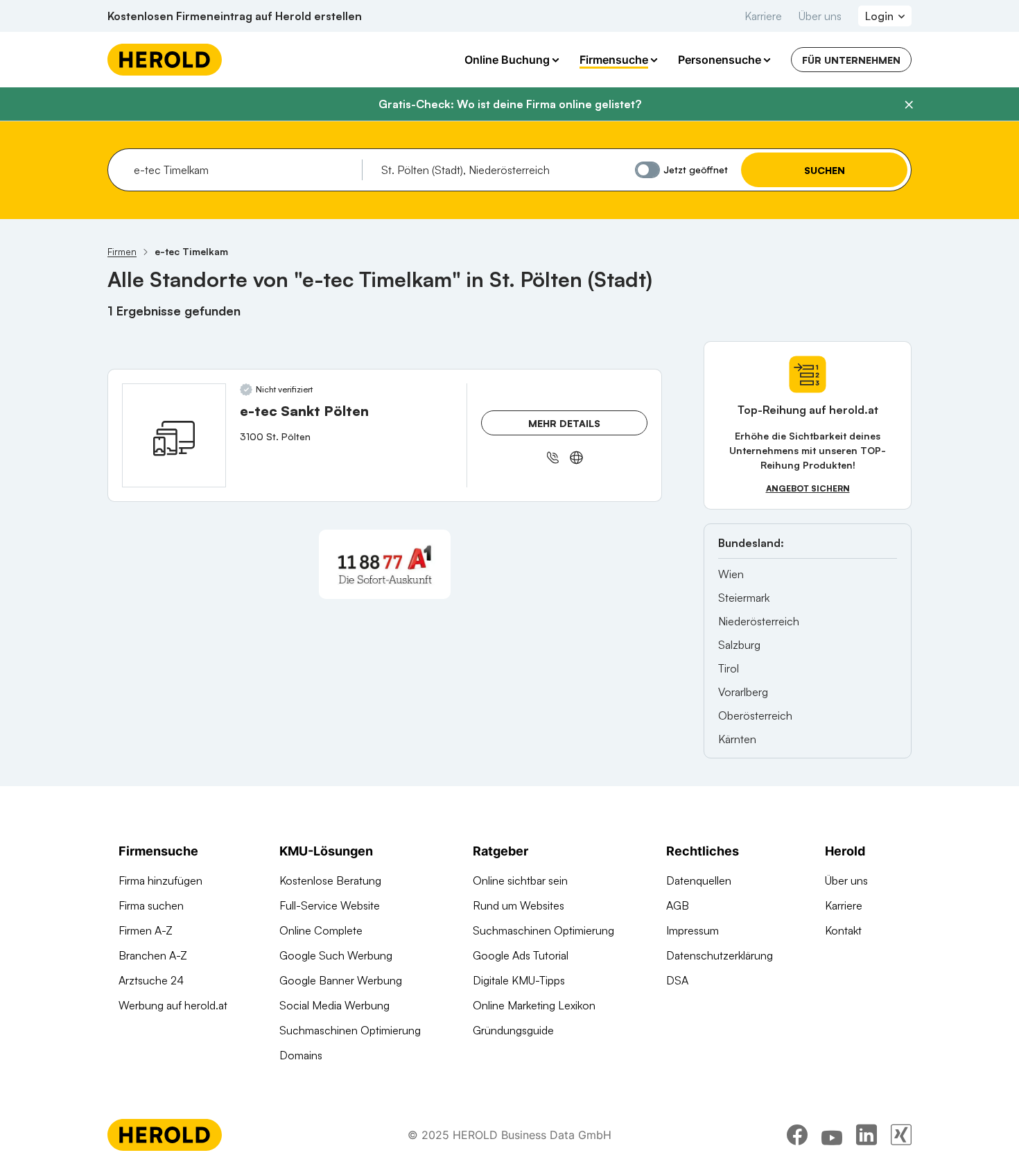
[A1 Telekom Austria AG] (385, 564)
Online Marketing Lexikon (534, 1005)
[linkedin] (866, 1134)
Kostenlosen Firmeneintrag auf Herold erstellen (234, 16)
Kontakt (843, 930)
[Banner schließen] (908, 104)
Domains (300, 1055)
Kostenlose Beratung (330, 880)
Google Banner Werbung (340, 980)
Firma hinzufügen (160, 880)
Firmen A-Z (146, 930)
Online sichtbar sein (520, 880)
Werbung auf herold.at (173, 1005)
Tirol (728, 668)
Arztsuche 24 (151, 980)
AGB (677, 905)
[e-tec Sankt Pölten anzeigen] (174, 435)
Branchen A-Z (153, 955)
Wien (731, 574)
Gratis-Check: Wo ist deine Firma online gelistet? (509, 104)
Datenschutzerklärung (719, 955)
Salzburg (739, 645)
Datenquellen (698, 880)
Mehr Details (564, 423)
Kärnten (737, 739)
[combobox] (243, 170)
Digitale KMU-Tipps (519, 980)
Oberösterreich (755, 715)
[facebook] (797, 1134)
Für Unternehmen (851, 60)
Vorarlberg (743, 692)
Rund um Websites (518, 905)
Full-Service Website (329, 905)
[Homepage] (164, 60)
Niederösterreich (758, 621)
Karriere (763, 16)
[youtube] (831, 1134)
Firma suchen (151, 905)
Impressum (692, 930)
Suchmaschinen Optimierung (350, 1030)
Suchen (824, 170)
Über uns (820, 16)
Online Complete (321, 930)
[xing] (901, 1134)
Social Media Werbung (334, 1005)
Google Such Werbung (335, 955)
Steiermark (743, 598)
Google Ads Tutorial (520, 955)
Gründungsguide (513, 1030)
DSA (677, 980)
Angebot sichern (808, 488)
